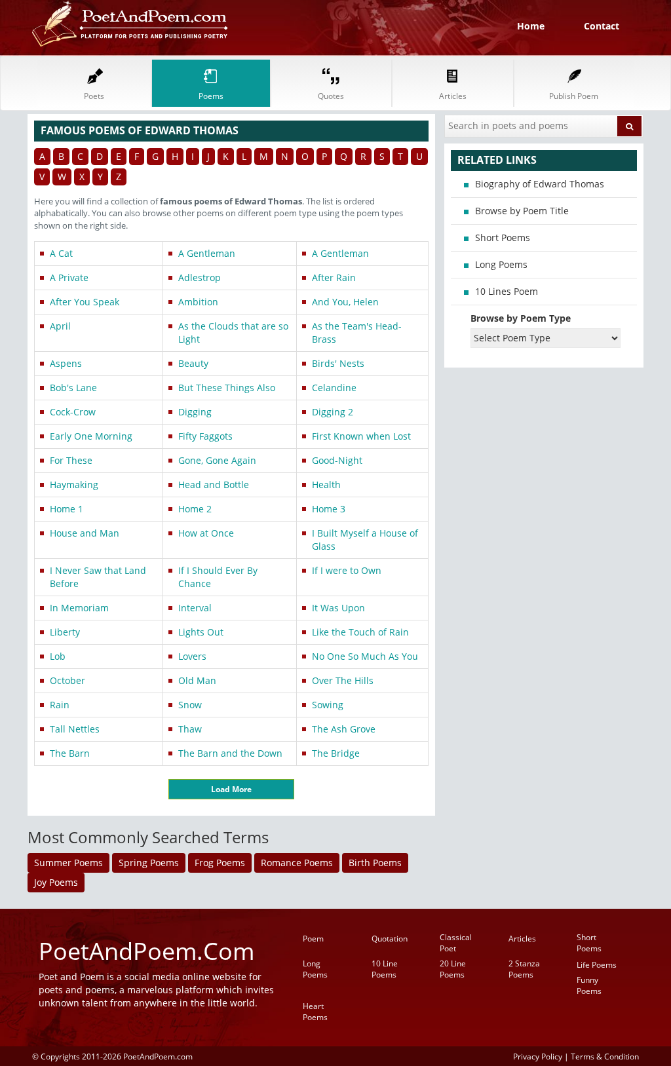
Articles (522, 938)
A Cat (61, 253)
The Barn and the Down (230, 753)
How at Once (206, 533)
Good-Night (337, 460)
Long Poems (501, 264)
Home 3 (328, 509)
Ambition (198, 301)
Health (326, 484)
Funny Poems (589, 985)
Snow (190, 704)
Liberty (65, 632)
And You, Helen (345, 301)
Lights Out (200, 632)
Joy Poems (56, 882)
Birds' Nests (338, 363)
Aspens (66, 363)
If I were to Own (346, 570)
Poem (313, 938)
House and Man (84, 533)
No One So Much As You (365, 656)
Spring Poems (149, 862)
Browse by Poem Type (520, 318)
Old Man (197, 680)
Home (531, 26)
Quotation (390, 938)
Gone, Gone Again (217, 460)
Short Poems (502, 237)
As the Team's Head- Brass (357, 332)
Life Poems (597, 964)
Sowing (327, 704)
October (67, 680)
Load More (231, 789)
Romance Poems (297, 862)
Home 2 (195, 509)
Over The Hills (343, 680)
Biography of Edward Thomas (539, 184)
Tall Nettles (75, 729)
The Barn (70, 753)
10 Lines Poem (506, 291)
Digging (195, 412)
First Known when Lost (361, 436)
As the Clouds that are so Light (233, 332)
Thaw (190, 729)
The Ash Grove (343, 729)
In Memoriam (79, 607)
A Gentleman (206, 253)
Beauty (193, 363)
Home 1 (66, 509)
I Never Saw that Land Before (98, 577)
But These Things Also (226, 387)
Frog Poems (220, 862)
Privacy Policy (537, 1056)
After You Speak (84, 301)
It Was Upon (338, 607)
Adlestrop (199, 277)
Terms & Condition (605, 1056)
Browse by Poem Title (522, 210)
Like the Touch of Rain (360, 632)
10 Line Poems (385, 969)
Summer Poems (68, 862)
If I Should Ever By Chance (218, 577)
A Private (69, 277)
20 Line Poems (453, 969)
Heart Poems (315, 1011)
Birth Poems (375, 862)
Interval (195, 607)
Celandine (334, 387)
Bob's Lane (73, 387)
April (60, 326)
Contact (601, 26)
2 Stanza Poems (524, 969)
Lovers (192, 656)
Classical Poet (456, 943)
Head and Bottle (213, 484)
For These (71, 460)
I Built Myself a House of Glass (365, 539)
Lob (58, 656)
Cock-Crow (73, 412)
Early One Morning (91, 436)
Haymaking (74, 484)
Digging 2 (332, 412)
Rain (59, 704)
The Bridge (336, 753)
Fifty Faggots (205, 436)
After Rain (334, 277)
